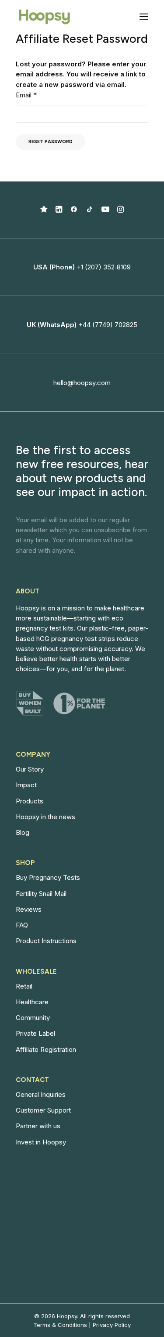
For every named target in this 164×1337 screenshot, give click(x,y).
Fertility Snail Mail (41, 893)
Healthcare (32, 1002)
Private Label (35, 1033)
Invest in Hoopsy (41, 1142)
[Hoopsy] (44, 16)
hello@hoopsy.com (82, 383)
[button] (144, 16)
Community (33, 1017)
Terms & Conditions (60, 1324)
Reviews (29, 909)
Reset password (50, 142)
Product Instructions (46, 941)
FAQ (22, 925)
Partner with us (38, 1126)
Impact (26, 785)
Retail (24, 986)
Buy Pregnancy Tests (48, 877)
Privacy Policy (112, 1324)
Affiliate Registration (46, 1049)
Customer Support (43, 1110)
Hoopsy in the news (45, 817)
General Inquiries (41, 1094)
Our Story (30, 769)
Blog (22, 832)
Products (29, 801)
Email (26, 95)
